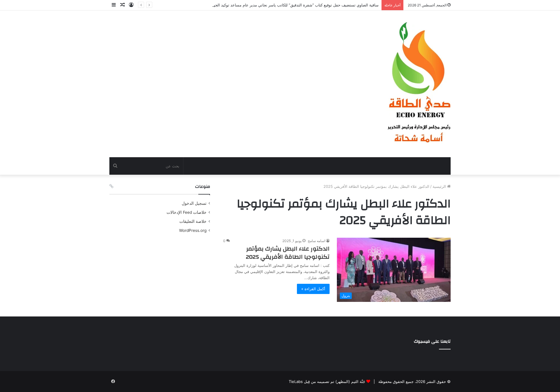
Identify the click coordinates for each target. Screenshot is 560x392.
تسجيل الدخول (194, 203)
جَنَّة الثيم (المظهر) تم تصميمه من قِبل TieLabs (327, 381)
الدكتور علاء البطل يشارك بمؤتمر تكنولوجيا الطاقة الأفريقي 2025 (288, 252)
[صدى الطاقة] (418, 84)
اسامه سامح (316, 241)
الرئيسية (440, 186)
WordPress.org (192, 230)
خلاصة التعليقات (192, 221)
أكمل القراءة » (313, 288)
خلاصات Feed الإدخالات (186, 212)
